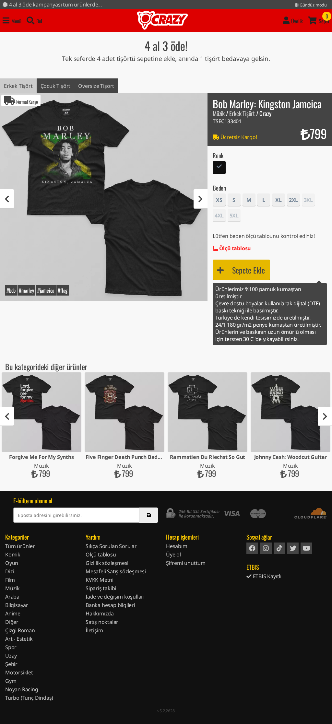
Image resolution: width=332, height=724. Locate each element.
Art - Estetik (18, 638)
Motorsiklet (19, 672)
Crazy (162, 20)
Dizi (9, 571)
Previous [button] (7, 199)
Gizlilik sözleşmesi (107, 562)
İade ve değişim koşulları (115, 596)
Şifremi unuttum (186, 562)
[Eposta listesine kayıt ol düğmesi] (148, 515)
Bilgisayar (16, 605)
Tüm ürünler (20, 546)
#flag (62, 290)
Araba (12, 596)
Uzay (11, 655)
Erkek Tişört (18, 85)
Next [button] (201, 199)
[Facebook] (252, 548)
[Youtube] (306, 548)
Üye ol (173, 554)
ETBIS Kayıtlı (266, 576)
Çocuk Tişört (56, 85)
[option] (104, 197)
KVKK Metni (99, 579)
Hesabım (176, 546)
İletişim (94, 630)
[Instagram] (266, 548)
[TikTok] (279, 548)
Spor (11, 647)
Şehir (11, 664)
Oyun (11, 562)
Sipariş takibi (101, 588)
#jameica (45, 290)
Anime (12, 613)
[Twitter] (293, 548)
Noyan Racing (21, 689)
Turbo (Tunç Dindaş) (29, 697)
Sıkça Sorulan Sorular (111, 546)
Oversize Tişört (96, 85)
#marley (26, 290)
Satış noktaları (103, 621)
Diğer (11, 621)
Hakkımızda (100, 613)
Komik (12, 554)
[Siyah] (219, 168)
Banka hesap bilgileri (110, 605)
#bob (11, 290)
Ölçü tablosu (234, 248)
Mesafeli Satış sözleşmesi (116, 571)
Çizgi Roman (20, 630)
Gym (10, 680)
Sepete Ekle (248, 270)
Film (10, 579)
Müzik (219, 113)
